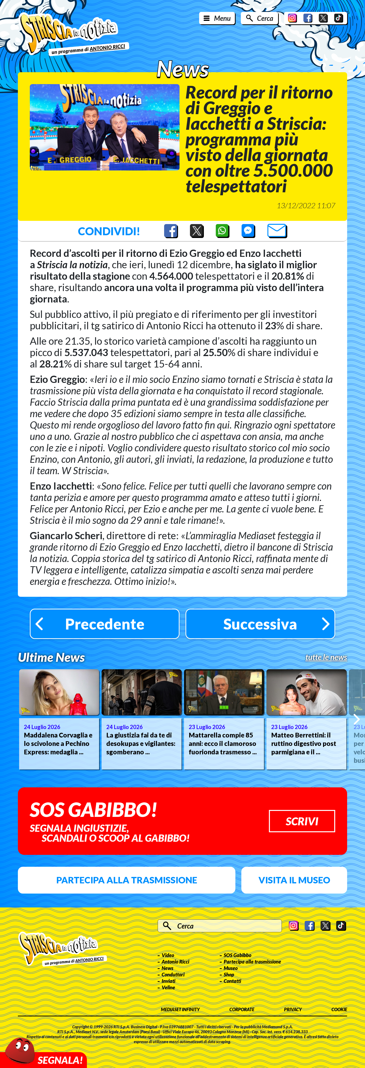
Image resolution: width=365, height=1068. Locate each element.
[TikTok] (338, 18)
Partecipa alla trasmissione (126, 879)
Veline (168, 987)
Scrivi (302, 821)
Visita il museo (294, 879)
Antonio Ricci (175, 962)
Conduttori (173, 974)
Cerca (265, 18)
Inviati (168, 981)
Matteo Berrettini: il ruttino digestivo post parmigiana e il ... (303, 743)
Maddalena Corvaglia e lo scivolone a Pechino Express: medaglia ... (58, 743)
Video (168, 955)
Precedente (105, 624)
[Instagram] (292, 18)
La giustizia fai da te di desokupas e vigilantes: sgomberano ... (140, 743)
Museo (231, 968)
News (167, 968)
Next (356, 719)
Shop (229, 974)
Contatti (232, 981)
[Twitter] (323, 18)
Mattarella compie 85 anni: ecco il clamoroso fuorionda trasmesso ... (223, 743)
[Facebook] (307, 18)
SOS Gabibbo (237, 955)
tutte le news (326, 657)
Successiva (260, 624)
